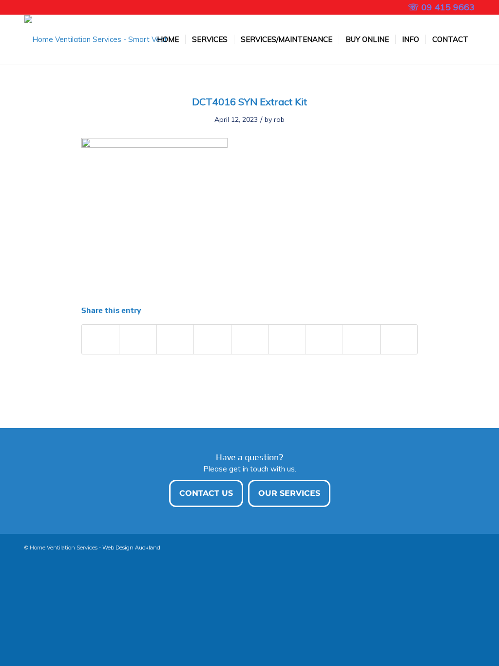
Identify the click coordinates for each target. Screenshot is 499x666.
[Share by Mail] (399, 339)
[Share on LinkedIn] (249, 339)
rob (279, 119)
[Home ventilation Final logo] (97, 39)
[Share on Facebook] (100, 339)
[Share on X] (137, 339)
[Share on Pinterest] (212, 339)
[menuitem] (168, 39)
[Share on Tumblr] (287, 339)
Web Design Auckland (131, 547)
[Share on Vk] (324, 339)
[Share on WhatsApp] (175, 339)
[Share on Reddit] (361, 339)
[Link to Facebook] (27, 7)
